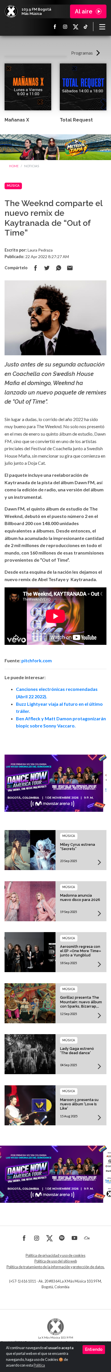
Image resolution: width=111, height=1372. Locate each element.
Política (39, 1365)
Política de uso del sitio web (55, 1261)
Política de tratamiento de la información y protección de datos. (56, 1267)
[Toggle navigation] (102, 26)
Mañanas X (17, 120)
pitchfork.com (36, 660)
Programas (82, 52)
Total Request (76, 120)
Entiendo (93, 1349)
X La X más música (75, 26)
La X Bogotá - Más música (11, 11)
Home (13, 166)
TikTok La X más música (86, 26)
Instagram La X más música (65, 26)
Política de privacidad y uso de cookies (55, 1255)
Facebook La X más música (55, 26)
